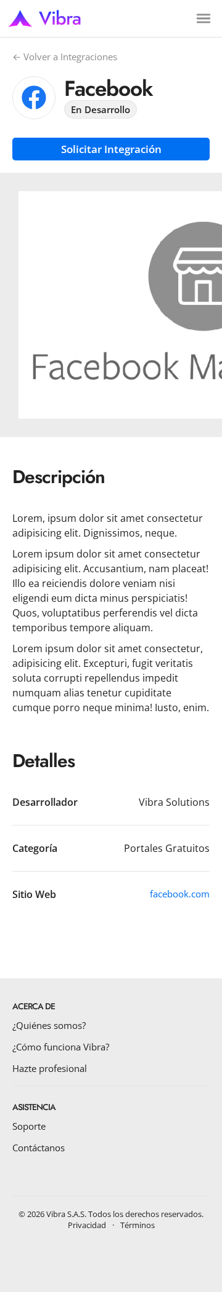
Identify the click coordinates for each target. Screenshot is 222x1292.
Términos (137, 1225)
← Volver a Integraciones (64, 56)
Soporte (29, 1126)
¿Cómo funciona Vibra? (60, 1047)
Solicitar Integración (111, 149)
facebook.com (180, 894)
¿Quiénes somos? (49, 1025)
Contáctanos (38, 1147)
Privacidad (87, 1225)
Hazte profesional (49, 1068)
